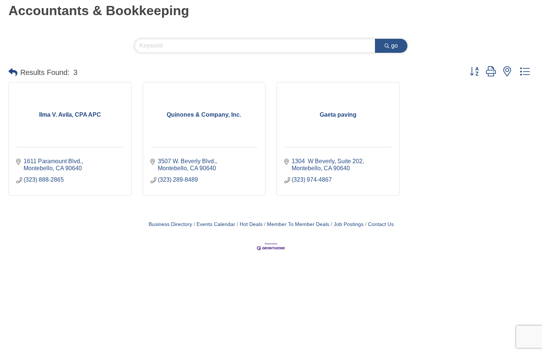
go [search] (394, 45)
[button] (12, 72)
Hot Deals (251, 224)
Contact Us (381, 224)
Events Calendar (216, 224)
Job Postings (349, 224)
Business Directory (170, 224)
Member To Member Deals (298, 224)
